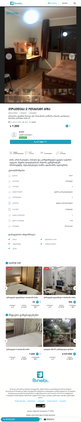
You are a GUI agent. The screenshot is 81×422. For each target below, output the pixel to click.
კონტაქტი (41, 401)
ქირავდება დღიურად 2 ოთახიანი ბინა (22, 297)
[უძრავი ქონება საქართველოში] (16, 3)
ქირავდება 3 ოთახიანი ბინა (18, 349)
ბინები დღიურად (49, 415)
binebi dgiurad (39, 415)
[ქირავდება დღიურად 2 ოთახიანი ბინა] (24, 280)
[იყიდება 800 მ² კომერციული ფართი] (61, 332)
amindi (33, 415)
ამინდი (28, 415)
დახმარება (31, 401)
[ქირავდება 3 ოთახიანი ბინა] (24, 332)
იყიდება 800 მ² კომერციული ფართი (58, 349)
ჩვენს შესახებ (20, 401)
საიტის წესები (52, 401)
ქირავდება (33, 113)
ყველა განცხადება (26, 135)
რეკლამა (63, 401)
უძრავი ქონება (13, 113)
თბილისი (24, 113)
